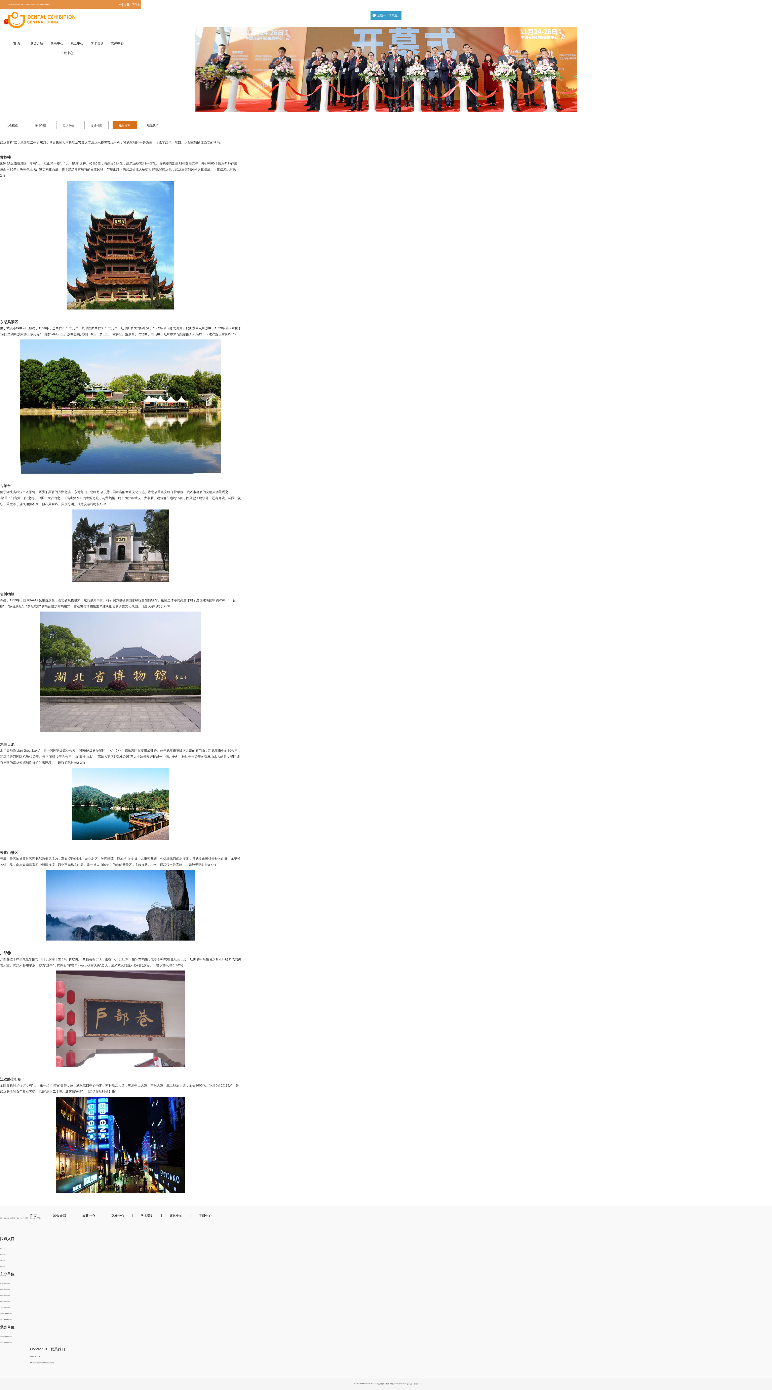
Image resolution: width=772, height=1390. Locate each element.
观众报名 (2, 1260)
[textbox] (74, 4)
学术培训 (97, 43)
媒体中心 (117, 43)
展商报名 (2, 1254)
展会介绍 (36, 43)
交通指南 (96, 125)
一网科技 (415, 1384)
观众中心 (77, 43)
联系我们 (152, 125)
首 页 (16, 43)
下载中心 (67, 52)
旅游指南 (124, 125)
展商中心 (56, 43)
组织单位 (68, 125)
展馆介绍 (40, 125)
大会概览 (12, 125)
